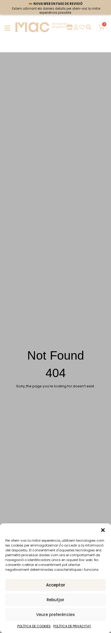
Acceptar (55, 585)
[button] (103, 530)
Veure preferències (55, 614)
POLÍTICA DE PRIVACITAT (72, 626)
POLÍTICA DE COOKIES (34, 626)
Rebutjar (55, 600)
